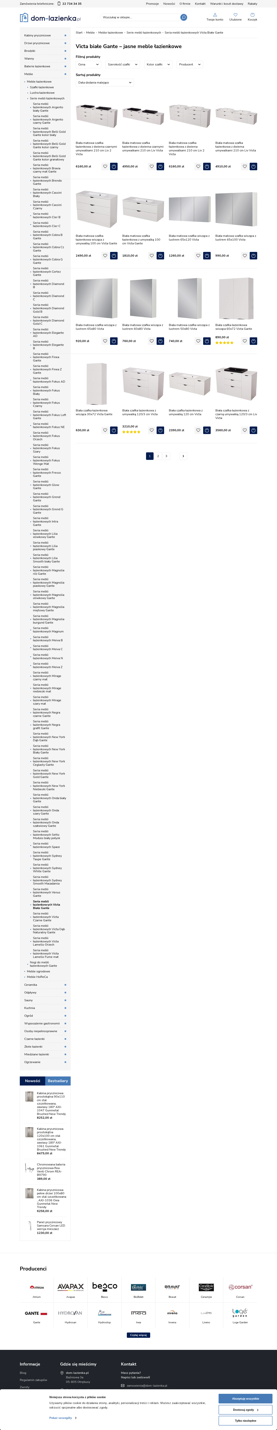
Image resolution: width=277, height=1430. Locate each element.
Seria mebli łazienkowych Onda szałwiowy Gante (46, 822)
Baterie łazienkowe (37, 66)
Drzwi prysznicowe (37, 43)
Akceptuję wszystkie (245, 1398)
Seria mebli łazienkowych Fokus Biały (46, 390)
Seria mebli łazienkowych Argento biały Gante (48, 107)
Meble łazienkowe (110, 33)
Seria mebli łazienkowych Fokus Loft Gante (49, 415)
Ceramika (30, 985)
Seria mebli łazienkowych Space (46, 845)
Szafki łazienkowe (42, 87)
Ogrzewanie (32, 1062)
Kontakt (200, 4)
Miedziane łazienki (36, 1054)
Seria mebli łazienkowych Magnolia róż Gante (48, 570)
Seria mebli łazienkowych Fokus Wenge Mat (46, 460)
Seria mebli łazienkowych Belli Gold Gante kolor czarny (49, 144)
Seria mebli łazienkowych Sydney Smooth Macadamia (47, 880)
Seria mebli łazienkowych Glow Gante (46, 484)
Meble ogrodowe (38, 971)
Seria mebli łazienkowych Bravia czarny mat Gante (46, 168)
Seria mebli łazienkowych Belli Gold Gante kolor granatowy (49, 156)
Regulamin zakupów (33, 1380)
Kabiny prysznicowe (37, 35)
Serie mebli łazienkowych (144, 33)
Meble (90, 33)
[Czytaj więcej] (138, 1335)
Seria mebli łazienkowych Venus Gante (46, 892)
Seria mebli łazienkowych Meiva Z (47, 665)
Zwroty (24, 1387)
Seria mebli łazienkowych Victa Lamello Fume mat (46, 953)
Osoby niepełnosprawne (40, 1031)
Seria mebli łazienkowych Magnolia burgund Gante (48, 619)
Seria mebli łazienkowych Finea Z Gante (47, 369)
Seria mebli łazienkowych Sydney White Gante (47, 868)
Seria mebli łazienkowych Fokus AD (49, 380)
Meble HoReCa (37, 977)
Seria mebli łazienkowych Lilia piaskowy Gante (45, 546)
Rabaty (252, 4)
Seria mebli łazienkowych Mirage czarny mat (47, 676)
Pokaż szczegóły (60, 1417)
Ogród (28, 1016)
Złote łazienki (33, 1047)
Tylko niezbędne (245, 1420)
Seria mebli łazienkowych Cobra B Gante (48, 235)
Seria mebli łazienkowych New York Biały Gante (49, 749)
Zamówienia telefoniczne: (51, 4)
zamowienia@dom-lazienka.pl (147, 1386)
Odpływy (30, 992)
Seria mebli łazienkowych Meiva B (48, 639)
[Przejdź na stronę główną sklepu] (50, 17)
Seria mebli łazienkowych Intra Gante (45, 521)
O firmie (185, 4)
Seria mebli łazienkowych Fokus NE (49, 425)
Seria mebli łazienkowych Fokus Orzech (46, 436)
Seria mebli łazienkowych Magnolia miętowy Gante (48, 607)
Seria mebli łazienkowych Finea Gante (46, 357)
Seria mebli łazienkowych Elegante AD (48, 332)
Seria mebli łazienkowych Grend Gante (46, 497)
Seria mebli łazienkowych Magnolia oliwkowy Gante (48, 594)
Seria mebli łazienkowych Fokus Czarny (46, 402)
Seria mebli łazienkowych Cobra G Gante (48, 259)
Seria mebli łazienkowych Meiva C (48, 647)
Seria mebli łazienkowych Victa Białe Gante (194, 33)
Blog (23, 1373)
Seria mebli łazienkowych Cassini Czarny (47, 205)
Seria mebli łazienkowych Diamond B (48, 283)
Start (79, 33)
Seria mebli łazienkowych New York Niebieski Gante (49, 785)
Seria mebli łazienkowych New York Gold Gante (49, 773)
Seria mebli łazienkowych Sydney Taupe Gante (47, 855)
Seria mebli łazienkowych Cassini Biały (47, 192)
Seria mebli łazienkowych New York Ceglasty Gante (49, 761)
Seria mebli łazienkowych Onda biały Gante (49, 798)
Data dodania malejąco (93, 83)
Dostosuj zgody (243, 1409)
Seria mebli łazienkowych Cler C (46, 224)
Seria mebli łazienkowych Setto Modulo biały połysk (46, 834)
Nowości (169, 4)
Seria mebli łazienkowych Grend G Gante (48, 509)
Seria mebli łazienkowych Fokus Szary (46, 448)
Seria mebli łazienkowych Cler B (46, 215)
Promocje (152, 4)
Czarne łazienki (34, 1039)
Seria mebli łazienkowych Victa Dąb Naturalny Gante (49, 929)
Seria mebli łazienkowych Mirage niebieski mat (47, 688)
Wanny (29, 59)
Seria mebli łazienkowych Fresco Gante (47, 472)
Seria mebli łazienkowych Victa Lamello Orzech (46, 941)
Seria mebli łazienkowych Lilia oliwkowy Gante (45, 533)
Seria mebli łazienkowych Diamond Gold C (48, 320)
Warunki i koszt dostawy (226, 4)
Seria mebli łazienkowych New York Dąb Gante (49, 737)
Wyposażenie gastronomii (42, 1023)
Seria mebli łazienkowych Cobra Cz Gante (48, 247)
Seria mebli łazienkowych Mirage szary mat (47, 700)
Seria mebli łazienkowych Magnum (48, 630)
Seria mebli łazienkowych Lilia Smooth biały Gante (46, 558)
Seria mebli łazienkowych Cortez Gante (47, 271)
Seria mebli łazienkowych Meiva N (48, 656)
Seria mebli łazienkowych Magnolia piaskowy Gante (48, 582)
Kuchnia (29, 1008)
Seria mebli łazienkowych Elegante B (48, 345)
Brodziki (29, 51)
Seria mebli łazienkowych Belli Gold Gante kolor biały (49, 131)
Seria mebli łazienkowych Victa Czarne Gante (46, 916)
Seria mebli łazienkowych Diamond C (48, 296)
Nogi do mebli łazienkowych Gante (43, 964)
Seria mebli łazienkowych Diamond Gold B (48, 308)
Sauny (28, 1000)
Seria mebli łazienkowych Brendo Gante (47, 180)
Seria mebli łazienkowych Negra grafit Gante (46, 724)
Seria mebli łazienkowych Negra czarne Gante (46, 712)
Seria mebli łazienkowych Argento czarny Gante (48, 119)
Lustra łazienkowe (42, 93)
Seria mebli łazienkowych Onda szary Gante (46, 810)
